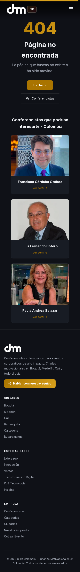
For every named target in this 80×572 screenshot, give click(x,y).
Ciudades (10, 524)
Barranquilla (12, 424)
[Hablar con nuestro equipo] (71, 552)
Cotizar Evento (14, 536)
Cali (6, 418)
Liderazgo (11, 458)
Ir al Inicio (40, 85)
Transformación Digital (19, 477)
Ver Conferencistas (40, 98)
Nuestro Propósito (16, 530)
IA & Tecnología (14, 483)
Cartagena (11, 430)
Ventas (8, 471)
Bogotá (9, 405)
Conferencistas (14, 511)
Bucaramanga (13, 436)
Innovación (11, 464)
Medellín (10, 411)
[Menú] (71, 9)
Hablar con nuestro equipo (32, 383)
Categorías (11, 517)
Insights (9, 489)
